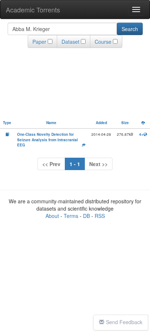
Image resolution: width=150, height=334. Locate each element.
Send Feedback (124, 322)
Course (103, 41)
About (52, 215)
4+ (141, 134)
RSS (100, 215)
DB (86, 215)
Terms (71, 215)
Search (130, 28)
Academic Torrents (33, 9)
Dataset (70, 41)
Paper (39, 41)
